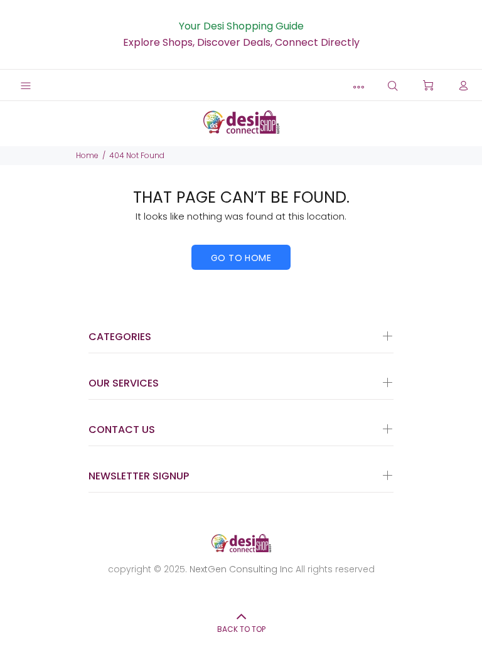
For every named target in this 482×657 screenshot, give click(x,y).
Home (87, 155)
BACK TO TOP (241, 629)
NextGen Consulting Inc (240, 569)
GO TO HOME (241, 258)
